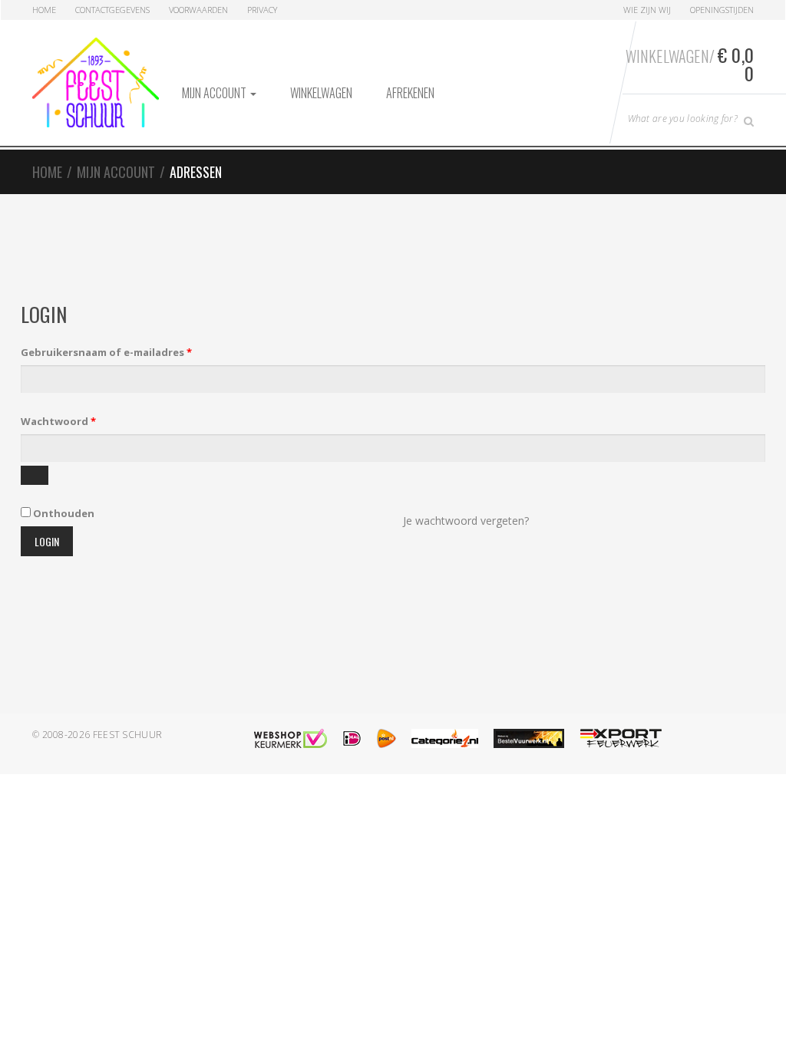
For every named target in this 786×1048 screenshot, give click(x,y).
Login (47, 541)
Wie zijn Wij (647, 9)
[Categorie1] (444, 738)
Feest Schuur (128, 734)
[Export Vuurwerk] (621, 738)
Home (44, 9)
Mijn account (215, 93)
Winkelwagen (321, 93)
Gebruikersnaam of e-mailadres (124, 351)
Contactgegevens (112, 9)
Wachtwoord (76, 421)
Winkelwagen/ (690, 63)
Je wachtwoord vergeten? (466, 520)
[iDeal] (352, 738)
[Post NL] (386, 738)
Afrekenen (410, 93)
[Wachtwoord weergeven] (34, 475)
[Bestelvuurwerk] (529, 738)
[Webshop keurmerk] (290, 738)
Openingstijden (722, 9)
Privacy (262, 9)
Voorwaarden (198, 9)
